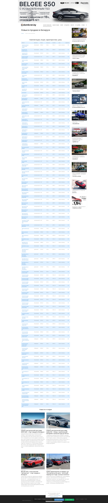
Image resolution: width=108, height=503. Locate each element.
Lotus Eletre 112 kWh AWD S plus (25, 226)
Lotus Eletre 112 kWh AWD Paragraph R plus (25, 221)
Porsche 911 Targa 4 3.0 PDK (25, 314)
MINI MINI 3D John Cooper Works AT (25, 243)
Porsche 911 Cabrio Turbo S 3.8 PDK (25, 289)
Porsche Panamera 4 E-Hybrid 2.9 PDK (25, 393)
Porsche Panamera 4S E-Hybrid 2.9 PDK (25, 396)
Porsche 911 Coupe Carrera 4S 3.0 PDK (25, 300)
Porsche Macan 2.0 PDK (25, 372)
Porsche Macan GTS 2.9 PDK (25, 375)
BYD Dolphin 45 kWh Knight (25, 155)
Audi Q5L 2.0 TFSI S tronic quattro (25, 72)
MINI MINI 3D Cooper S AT (25, 239)
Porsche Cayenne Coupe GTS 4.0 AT (25, 332)
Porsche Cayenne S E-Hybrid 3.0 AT (25, 364)
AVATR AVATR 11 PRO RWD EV (25, 116)
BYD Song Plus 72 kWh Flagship (25, 183)
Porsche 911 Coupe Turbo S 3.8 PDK (25, 310)
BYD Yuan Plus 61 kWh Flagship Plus (25, 214)
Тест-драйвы (77, 25)
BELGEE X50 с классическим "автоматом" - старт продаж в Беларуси (30, 473)
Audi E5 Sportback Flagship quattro (25, 57)
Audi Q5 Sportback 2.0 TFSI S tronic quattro (25, 68)
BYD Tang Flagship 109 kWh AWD (25, 200)
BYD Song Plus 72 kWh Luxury (25, 186)
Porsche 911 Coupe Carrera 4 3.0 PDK (25, 296)
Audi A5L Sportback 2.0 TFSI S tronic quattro (25, 46)
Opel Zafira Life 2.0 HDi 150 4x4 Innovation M (25, 255)
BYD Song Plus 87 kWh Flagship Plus (25, 189)
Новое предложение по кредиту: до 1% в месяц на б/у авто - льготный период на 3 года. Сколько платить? (57, 473)
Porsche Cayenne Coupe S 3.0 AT (25, 336)
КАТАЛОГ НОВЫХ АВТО (47, 25)
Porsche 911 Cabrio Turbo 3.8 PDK (25, 286)
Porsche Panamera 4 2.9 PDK (25, 389)
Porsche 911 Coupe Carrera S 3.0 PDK (25, 303)
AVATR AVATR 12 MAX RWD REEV (24, 134)
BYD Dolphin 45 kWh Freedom (25, 151)
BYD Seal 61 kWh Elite (25, 176)
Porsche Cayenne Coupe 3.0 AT (25, 324)
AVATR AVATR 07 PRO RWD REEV (25, 106)
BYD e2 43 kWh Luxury (24, 162)
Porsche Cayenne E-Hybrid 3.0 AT (25, 353)
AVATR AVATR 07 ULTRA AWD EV (24, 109)
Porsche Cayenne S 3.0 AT (25, 360)
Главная (22, 33)
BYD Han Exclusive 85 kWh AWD (25, 165)
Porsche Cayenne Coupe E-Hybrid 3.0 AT (25, 328)
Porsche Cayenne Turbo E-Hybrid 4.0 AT (25, 368)
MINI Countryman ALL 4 (25, 229)
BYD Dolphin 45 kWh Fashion (25, 148)
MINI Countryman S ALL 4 (25, 236)
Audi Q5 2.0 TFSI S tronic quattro (25, 64)
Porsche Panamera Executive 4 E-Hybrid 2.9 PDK (25, 400)
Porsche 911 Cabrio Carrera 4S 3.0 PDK (25, 279)
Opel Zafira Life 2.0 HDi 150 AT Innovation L (25, 263)
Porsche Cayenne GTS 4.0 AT (25, 357)
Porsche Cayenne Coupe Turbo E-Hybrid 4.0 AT (25, 344)
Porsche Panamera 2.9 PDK (25, 386)
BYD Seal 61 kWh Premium (25, 179)
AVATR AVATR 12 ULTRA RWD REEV (25, 144)
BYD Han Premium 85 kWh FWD (25, 172)
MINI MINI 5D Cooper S (25, 246)
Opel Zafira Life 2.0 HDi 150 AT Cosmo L (25, 259)
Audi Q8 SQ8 (24, 92)
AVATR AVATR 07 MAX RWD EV (24, 95)
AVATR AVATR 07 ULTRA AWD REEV (25, 113)
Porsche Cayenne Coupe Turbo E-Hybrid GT (25, 349)
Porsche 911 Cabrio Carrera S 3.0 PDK (25, 282)
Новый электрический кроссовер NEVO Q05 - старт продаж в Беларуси (32, 431)
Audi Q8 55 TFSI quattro (24, 86)
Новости (72, 25)
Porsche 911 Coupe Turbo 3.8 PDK (25, 307)
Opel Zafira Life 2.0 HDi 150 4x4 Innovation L (25, 250)
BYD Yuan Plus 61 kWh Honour (25, 217)
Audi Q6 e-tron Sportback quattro (25, 79)
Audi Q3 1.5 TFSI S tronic (25, 61)
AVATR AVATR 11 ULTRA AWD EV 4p (25, 120)
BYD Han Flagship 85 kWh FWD (25, 169)
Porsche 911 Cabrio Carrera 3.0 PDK (25, 272)
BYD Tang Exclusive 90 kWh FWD (25, 196)
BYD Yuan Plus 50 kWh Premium (25, 207)
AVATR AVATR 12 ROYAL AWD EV (24, 137)
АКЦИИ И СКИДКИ (56, 25)
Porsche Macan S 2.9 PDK (25, 379)
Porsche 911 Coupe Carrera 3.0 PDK (25, 293)
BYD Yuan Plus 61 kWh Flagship (25, 210)
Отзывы (83, 25)
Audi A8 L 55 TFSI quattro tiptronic (24, 54)
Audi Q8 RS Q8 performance (24, 90)
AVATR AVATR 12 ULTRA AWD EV (24, 141)
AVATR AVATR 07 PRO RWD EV (25, 102)
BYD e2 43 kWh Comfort (24, 158)
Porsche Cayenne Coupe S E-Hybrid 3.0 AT (25, 340)
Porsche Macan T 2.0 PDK (25, 382)
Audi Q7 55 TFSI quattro (24, 83)
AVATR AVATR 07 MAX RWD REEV (24, 99)
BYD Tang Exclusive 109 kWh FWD (25, 193)
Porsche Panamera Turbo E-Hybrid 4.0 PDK (25, 405)
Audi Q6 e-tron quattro (24, 76)
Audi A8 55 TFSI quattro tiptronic (24, 50)
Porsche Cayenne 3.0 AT (25, 321)
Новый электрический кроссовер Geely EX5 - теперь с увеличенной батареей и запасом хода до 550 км (57, 432)
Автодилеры (66, 25)
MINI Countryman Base (25, 232)
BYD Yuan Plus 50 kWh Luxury (25, 203)
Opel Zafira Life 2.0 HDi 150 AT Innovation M (25, 268)
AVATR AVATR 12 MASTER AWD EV (25, 127)
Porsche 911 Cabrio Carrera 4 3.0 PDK (25, 276)
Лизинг (61, 25)
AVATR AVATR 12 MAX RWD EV (24, 130)
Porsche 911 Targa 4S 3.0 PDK (25, 317)
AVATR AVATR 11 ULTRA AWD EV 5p (25, 123)
